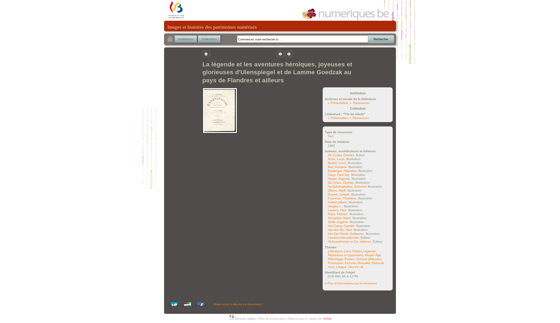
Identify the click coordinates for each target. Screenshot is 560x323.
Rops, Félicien (338, 214)
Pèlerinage (335, 259)
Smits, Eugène (338, 222)
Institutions (185, 39)
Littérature (335, 251)
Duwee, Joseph (338, 194)
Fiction (357, 251)
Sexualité (363, 263)
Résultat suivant (288, 54)
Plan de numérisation (272, 318)
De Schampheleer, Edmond (347, 186)
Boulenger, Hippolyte (342, 171)
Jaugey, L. (335, 206)
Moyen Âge (373, 255)
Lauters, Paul (337, 210)
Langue (341, 267)
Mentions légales (245, 318)
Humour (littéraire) (369, 259)
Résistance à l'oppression (345, 255)
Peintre (349, 259)
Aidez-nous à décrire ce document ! (238, 304)
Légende (369, 251)
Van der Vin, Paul (340, 229)
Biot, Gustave (337, 167)
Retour (206, 54)
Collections (209, 39)
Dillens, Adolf (337, 190)
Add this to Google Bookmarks (187, 303)
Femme (350, 263)
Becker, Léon (337, 163)
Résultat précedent (280, 54)
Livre (347, 251)
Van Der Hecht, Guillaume (346, 233)
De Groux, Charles (341, 182)
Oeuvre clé (355, 267)
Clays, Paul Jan (338, 174)
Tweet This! (174, 303)
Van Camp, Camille (341, 226)
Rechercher (381, 39)
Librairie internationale (343, 237)
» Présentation (338, 103)
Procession (335, 263)
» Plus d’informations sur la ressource (351, 283)
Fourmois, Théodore (342, 198)
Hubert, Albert (337, 202)
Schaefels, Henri (339, 218)
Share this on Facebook (200, 303)
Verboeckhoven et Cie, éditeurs (349, 241)
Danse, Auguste (339, 178)
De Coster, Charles (341, 155)
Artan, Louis (336, 159)
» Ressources (360, 103)
